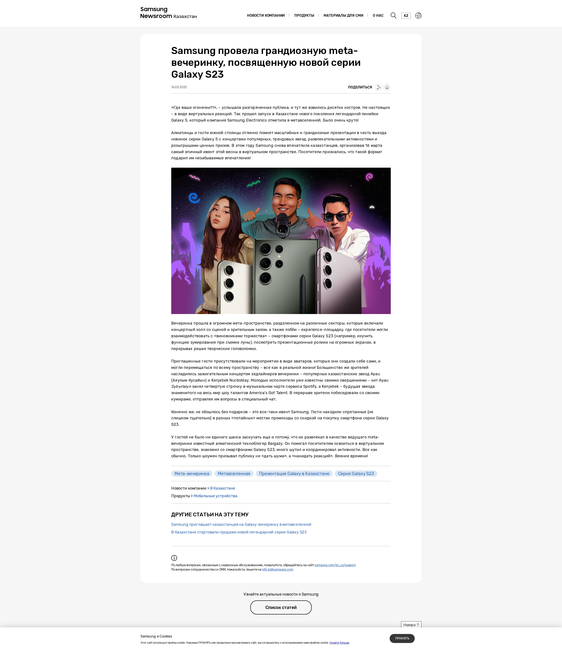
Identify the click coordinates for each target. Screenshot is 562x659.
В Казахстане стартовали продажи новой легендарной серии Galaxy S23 (239, 532)
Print (387, 87)
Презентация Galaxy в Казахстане (294, 473)
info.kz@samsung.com (277, 569)
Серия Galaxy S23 (356, 473)
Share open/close (378, 87)
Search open (393, 15)
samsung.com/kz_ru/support (335, 565)
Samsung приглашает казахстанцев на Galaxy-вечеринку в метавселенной (241, 524)
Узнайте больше (339, 642)
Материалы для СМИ (343, 15)
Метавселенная (234, 473)
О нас (378, 15)
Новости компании (266, 15)
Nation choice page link (418, 15)
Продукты (304, 15)
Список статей (281, 607)
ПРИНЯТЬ (402, 638)
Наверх (409, 625)
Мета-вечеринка (192, 473)
